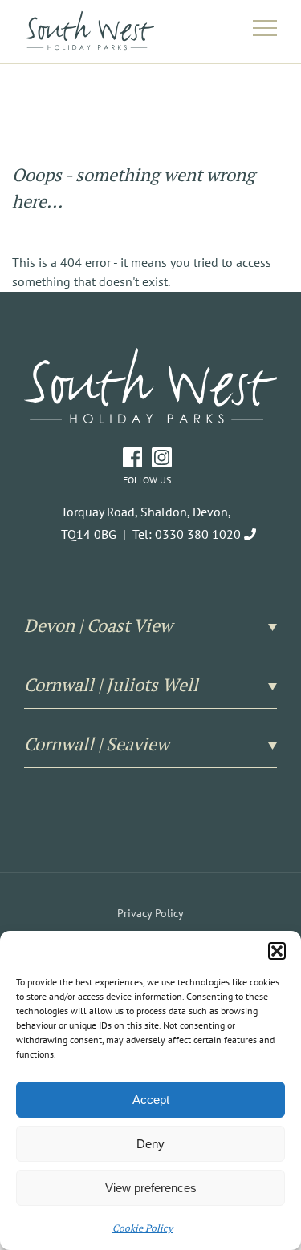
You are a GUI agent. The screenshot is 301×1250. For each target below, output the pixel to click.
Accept (150, 1099)
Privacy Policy (150, 913)
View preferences (151, 1188)
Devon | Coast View (98, 625)
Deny (150, 1144)
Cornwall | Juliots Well (111, 685)
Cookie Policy (142, 1228)
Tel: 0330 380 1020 (186, 534)
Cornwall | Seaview (96, 744)
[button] (277, 951)
